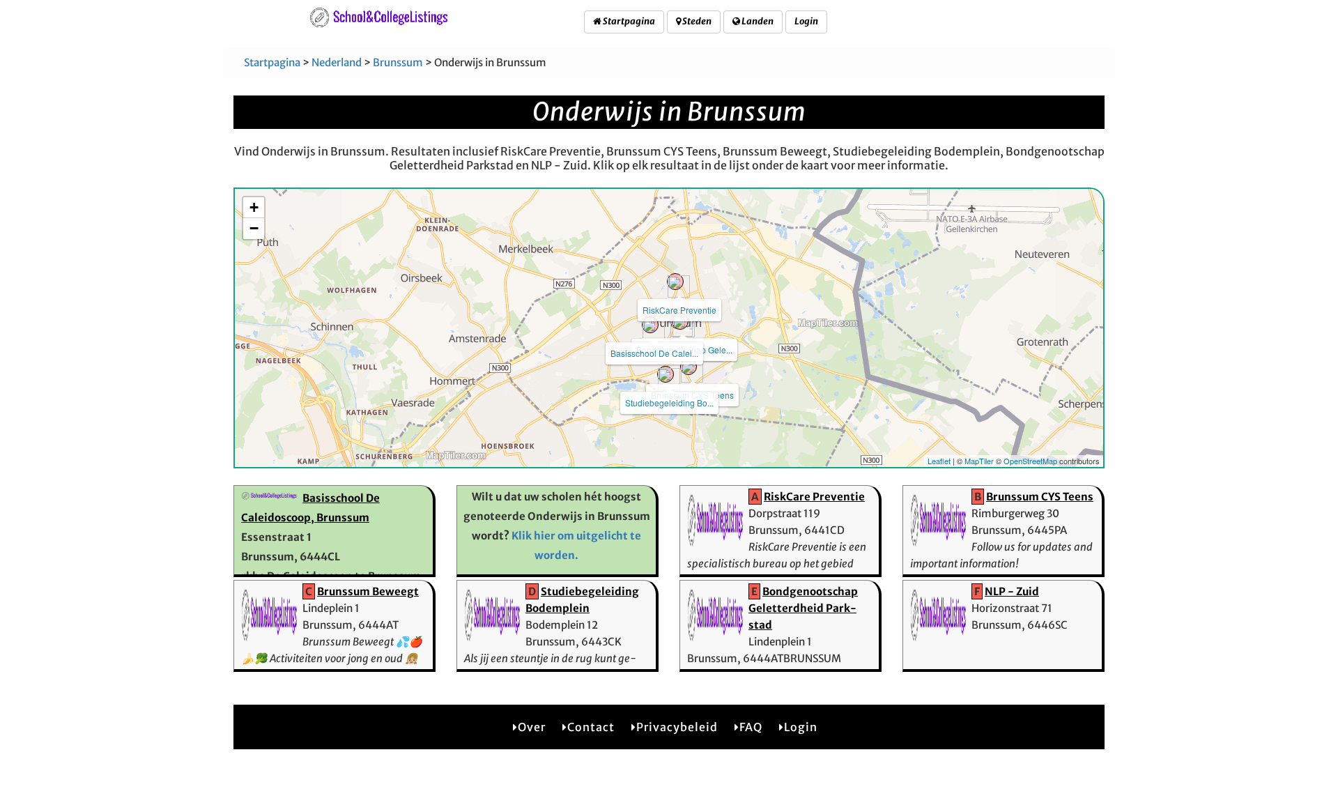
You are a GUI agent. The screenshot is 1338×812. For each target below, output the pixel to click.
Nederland (337, 62)
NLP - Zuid (1012, 591)
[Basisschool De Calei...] (650, 324)
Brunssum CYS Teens (1039, 496)
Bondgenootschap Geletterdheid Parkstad (803, 608)
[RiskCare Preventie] (675, 281)
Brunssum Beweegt (368, 591)
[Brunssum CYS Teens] (688, 366)
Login (806, 21)
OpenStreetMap (1030, 460)
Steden (696, 21)
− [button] (254, 228)
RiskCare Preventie (679, 310)
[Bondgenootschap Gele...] (680, 321)
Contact (591, 727)
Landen (757, 21)
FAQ (750, 727)
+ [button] (254, 207)
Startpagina (628, 21)
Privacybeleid (677, 727)
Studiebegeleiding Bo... (669, 402)
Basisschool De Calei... (654, 353)
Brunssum (398, 62)
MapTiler (979, 460)
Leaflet (939, 460)
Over (532, 727)
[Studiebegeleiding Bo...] (665, 374)
